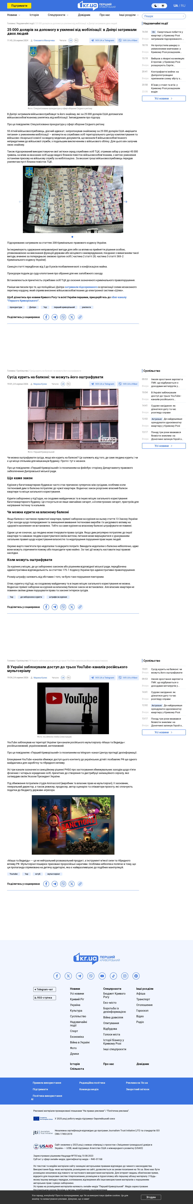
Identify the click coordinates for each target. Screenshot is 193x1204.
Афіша (140, 993)
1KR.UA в (104, 40)
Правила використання (47, 1082)
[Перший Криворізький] (96, 6)
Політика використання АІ (46, 1097)
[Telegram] (55, 317)
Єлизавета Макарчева (44, 40)
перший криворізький (64, 307)
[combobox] (161, 16)
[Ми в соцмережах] (56, 976)
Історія (34, 15)
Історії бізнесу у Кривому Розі (113, 1041)
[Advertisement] (73, 346)
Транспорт (143, 999)
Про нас (105, 15)
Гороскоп (142, 1010)
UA (176, 6)
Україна (75, 1005)
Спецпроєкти (56, 15)
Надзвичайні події (78, 1023)
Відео (140, 1016)
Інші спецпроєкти (114, 1049)
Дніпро (32, 307)
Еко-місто (109, 1002)
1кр (45, 307)
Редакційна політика (92, 1082)
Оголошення (144, 1005)
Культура (76, 1010)
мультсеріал (53, 874)
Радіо (140, 1022)
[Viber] (63, 317)
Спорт (74, 1031)
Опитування (111, 1023)
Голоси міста (111, 1034)
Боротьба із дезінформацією (114, 1010)
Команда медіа (88, 1089)
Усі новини (162, 98)
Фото (73, 1048)
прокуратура (16, 307)
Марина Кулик (40, 384)
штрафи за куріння (58, 597)
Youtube (14, 874)
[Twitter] (72, 317)
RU (183, 6)
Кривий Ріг (77, 999)
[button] (72, 237)
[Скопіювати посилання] (80, 317)
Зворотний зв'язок (137, 1089)
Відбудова (110, 1028)
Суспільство (78, 1016)
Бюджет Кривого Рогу (114, 995)
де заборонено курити (31, 597)
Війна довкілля (113, 1017)
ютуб (37, 874)
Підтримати (19, 5)
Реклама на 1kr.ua (137, 1082)
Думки (74, 1053)
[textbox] (161, 16)
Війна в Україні (80, 1042)
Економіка (77, 1036)
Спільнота (77, 1068)
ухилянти (86, 307)
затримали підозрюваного (81, 286)
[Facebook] (46, 317)
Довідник (84, 15)
